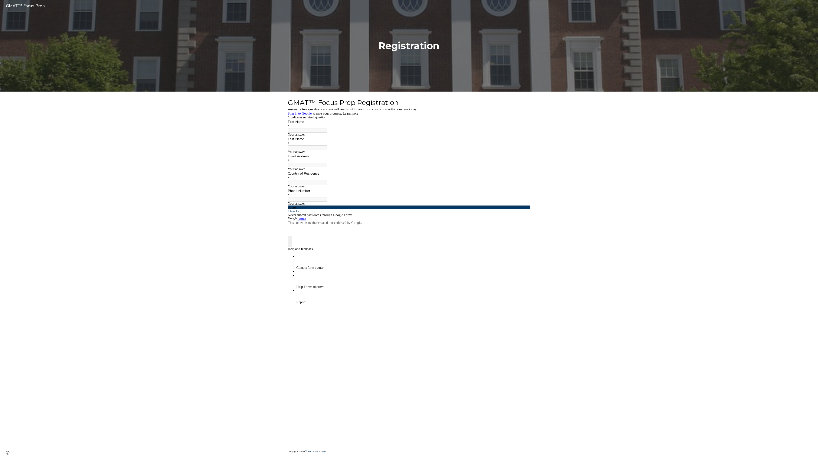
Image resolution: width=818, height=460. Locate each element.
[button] (8, 453)
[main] (409, 45)
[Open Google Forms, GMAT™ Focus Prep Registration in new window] (523, 102)
